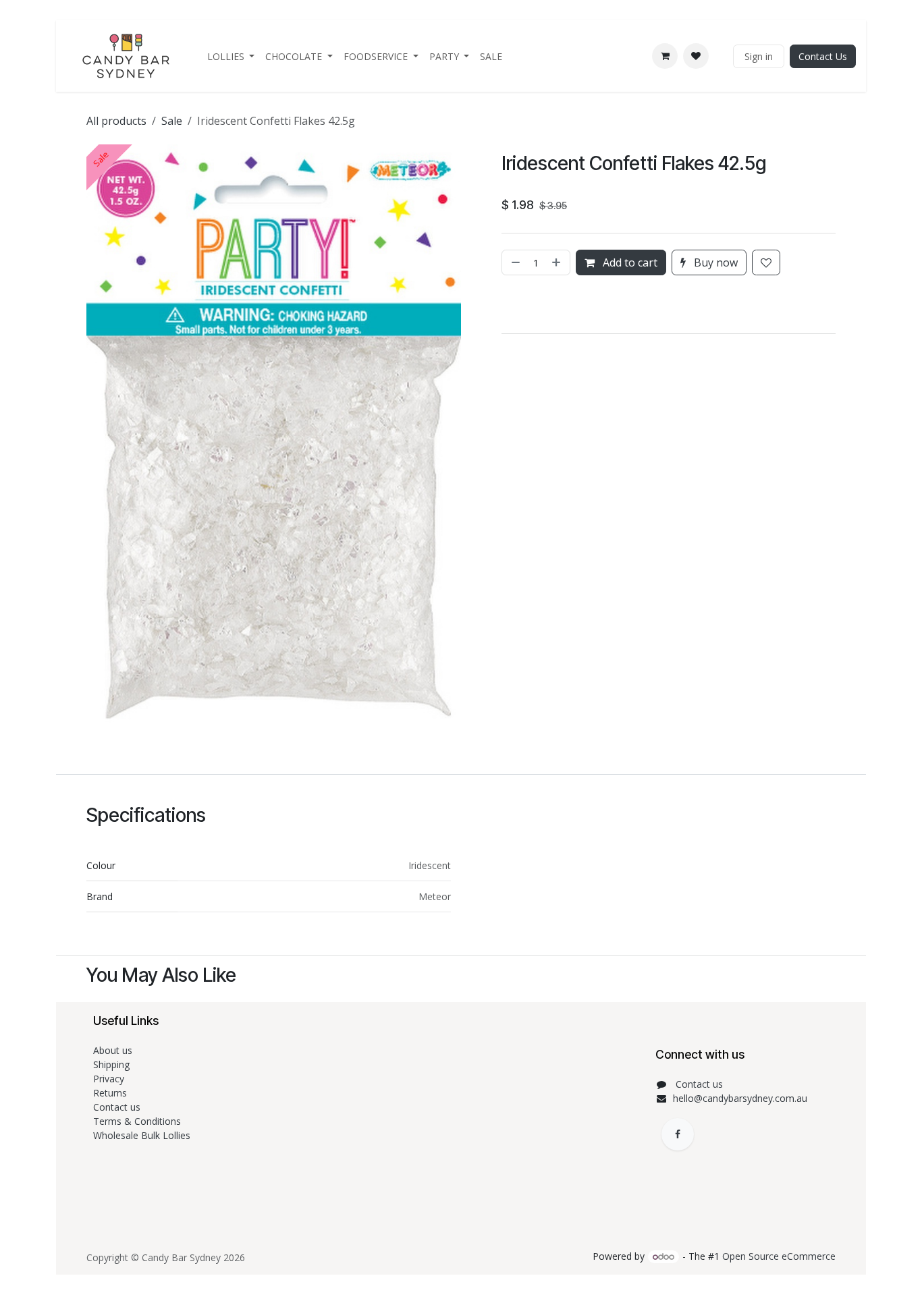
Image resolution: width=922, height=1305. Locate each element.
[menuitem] (231, 56)
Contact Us (822, 56)
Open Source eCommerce (779, 1256)
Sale (171, 120)
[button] (503, 304)
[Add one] (557, 262)
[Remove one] (514, 262)
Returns (111, 1092)
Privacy (108, 1078)
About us (112, 1050)
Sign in (758, 56)
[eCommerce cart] (665, 56)
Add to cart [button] (628, 262)
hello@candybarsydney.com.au (740, 1098)
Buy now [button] (714, 262)
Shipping (111, 1064)
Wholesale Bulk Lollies (141, 1135)
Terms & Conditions (138, 1121)
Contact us (118, 1107)
